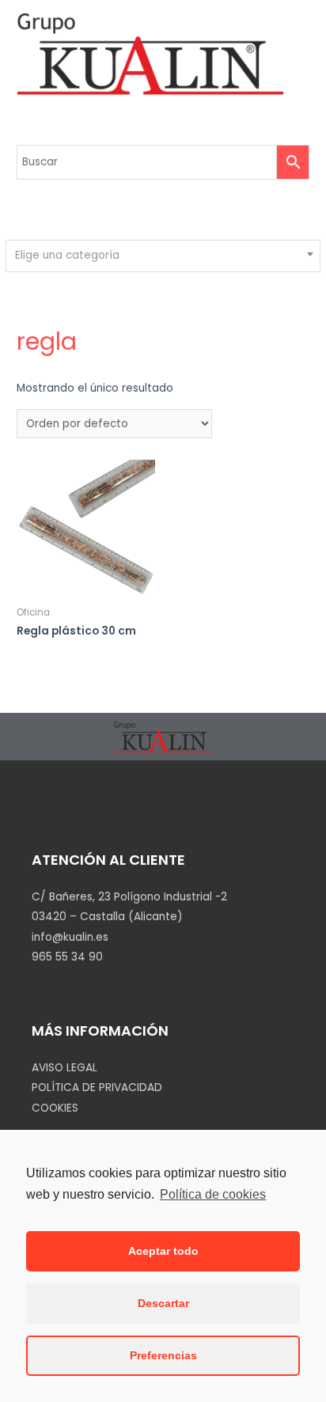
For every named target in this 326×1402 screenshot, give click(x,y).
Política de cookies (213, 1194)
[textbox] (163, 255)
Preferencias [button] (163, 1355)
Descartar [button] (163, 1303)
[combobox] (163, 256)
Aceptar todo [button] (163, 1251)
